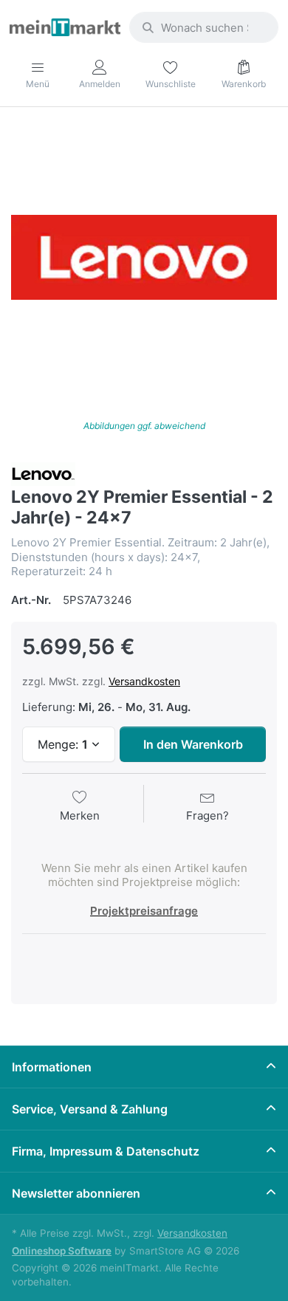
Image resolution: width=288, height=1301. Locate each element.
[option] (144, 258)
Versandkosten (144, 681)
